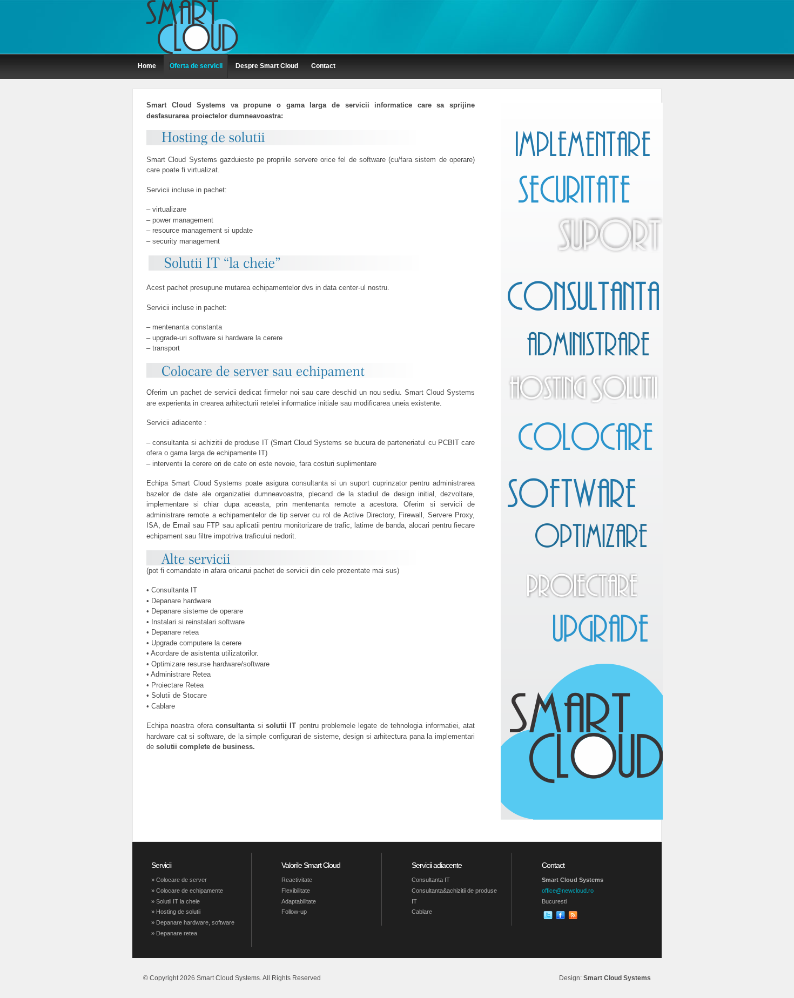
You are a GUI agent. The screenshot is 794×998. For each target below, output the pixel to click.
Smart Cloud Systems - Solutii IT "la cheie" (191, 27)
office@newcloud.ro (568, 890)
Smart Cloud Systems (617, 978)
